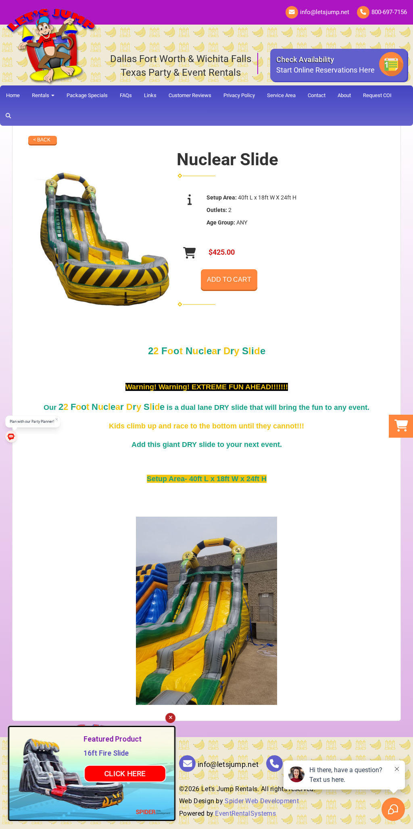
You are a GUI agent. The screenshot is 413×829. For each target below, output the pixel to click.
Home (13, 95)
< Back (41, 140)
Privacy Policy (239, 95)
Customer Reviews (190, 95)
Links (150, 95)
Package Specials (87, 95)
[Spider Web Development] (153, 812)
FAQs (126, 95)
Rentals (41, 95)
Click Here (125, 773)
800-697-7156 (389, 12)
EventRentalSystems (245, 813)
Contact (316, 95)
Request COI (377, 95)
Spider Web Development (262, 801)
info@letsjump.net (324, 12)
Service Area (281, 95)
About (344, 95)
